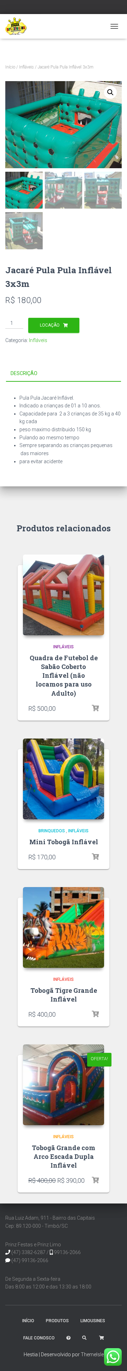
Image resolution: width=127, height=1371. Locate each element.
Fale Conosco (39, 1338)
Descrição (24, 373)
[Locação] (95, 708)
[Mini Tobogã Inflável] (63, 779)
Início (10, 67)
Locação (50, 325)
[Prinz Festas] (18, 26)
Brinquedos (51, 830)
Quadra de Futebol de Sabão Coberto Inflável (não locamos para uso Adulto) (64, 675)
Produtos (57, 1320)
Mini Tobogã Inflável (63, 842)
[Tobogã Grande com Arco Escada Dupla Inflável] (63, 1084)
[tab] (63, 374)
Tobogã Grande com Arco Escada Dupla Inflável (63, 1156)
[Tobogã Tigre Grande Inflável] (63, 927)
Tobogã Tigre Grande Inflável (63, 994)
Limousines (92, 1320)
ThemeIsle (92, 1354)
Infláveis (26, 67)
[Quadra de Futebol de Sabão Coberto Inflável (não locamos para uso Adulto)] (63, 595)
